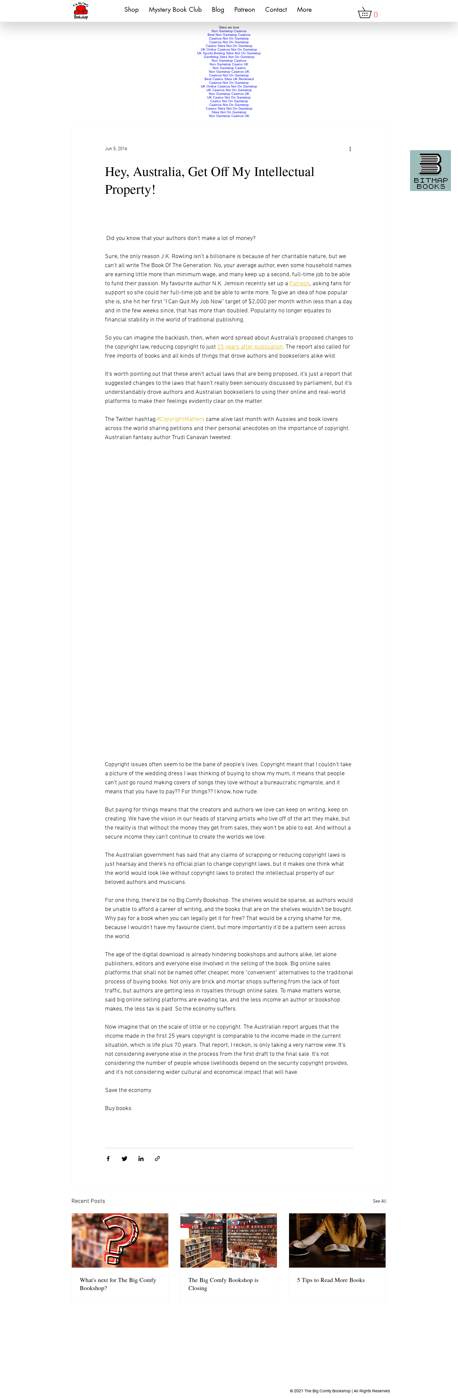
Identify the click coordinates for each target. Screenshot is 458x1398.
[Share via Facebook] (108, 1158)
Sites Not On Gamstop (229, 112)
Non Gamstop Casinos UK (229, 71)
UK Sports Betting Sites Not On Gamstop (229, 53)
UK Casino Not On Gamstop (229, 97)
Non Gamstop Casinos (229, 31)
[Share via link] (157, 1158)
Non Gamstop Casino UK (229, 64)
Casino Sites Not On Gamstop (229, 46)
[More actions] (352, 149)
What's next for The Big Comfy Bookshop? (118, 1284)
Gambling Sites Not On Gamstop (229, 57)
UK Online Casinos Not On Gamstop (229, 49)
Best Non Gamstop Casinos (229, 35)
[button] (370, 12)
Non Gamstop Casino (229, 68)
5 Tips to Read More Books (331, 1280)
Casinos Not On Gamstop (229, 38)
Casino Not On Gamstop (229, 101)
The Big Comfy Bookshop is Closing (223, 1284)
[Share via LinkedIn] (141, 1158)
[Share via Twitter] (124, 1158)
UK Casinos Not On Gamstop (229, 90)
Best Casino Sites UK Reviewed (229, 79)
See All (380, 1201)
